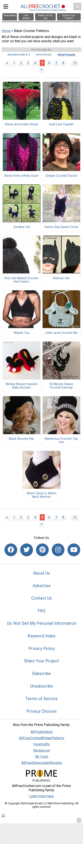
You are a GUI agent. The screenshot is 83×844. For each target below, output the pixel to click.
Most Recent (44, 54)
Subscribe (41, 673)
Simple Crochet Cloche (61, 176)
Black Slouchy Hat (21, 439)
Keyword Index (42, 635)
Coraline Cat (21, 227)
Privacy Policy (41, 648)
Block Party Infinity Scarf (21, 176)
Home (6, 31)
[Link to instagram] (58, 549)
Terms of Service (41, 698)
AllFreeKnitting (42, 732)
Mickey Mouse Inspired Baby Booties (21, 386)
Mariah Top (21, 333)
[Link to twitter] (26, 549)
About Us (41, 573)
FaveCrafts (41, 744)
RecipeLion (41, 750)
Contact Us (41, 598)
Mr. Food (41, 757)
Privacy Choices (41, 711)
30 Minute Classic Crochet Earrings (61, 386)
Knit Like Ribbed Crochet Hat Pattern (21, 280)
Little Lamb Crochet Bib (61, 333)
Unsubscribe (41, 686)
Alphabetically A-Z (18, 54)
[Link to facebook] (10, 549)
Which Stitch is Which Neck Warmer (41, 495)
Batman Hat (61, 278)
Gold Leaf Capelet (61, 124)
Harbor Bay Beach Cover (61, 227)
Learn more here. (41, 796)
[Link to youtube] (73, 549)
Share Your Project (41, 660)
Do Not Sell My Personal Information (41, 623)
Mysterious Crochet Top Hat (61, 440)
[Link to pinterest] (42, 549)
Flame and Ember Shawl (21, 124)
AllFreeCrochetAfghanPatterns (41, 738)
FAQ (41, 610)
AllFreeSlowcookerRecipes (41, 763)
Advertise (42, 585)
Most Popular (67, 54)
